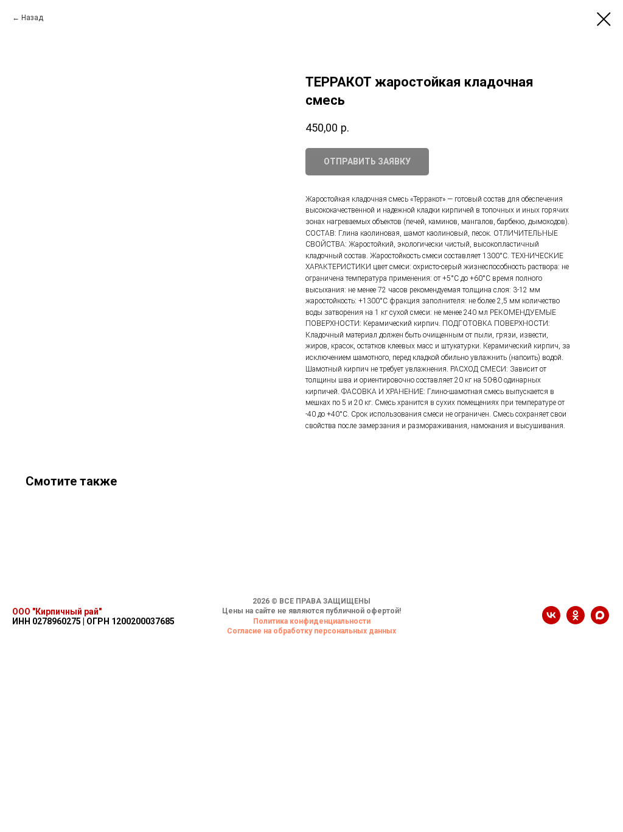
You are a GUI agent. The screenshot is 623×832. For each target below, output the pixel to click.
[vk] (551, 621)
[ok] (575, 621)
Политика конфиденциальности (312, 621)
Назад (32, 17)
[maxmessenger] (600, 621)
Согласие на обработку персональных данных (311, 631)
